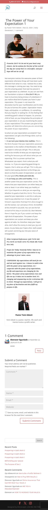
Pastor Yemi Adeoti (14, 28)
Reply (39, 350)
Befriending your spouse (14, 461)
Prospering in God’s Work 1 (15, 457)
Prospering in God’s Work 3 (15, 450)
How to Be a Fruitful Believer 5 (30, 473)
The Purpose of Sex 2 (12, 464)
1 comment (19, 30)
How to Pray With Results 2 (27, 477)
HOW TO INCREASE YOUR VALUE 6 (27, 492)
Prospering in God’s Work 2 (15, 454)
